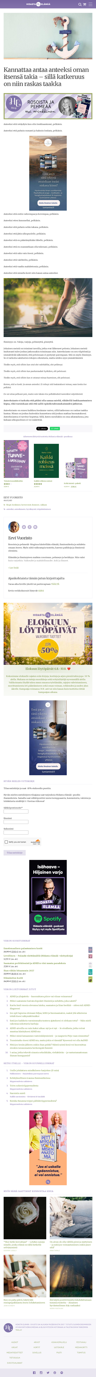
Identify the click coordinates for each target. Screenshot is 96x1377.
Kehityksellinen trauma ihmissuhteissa (30, 1078)
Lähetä (55, 428)
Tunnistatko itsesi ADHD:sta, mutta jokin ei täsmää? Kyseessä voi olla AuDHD (49, 1040)
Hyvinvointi (26, 505)
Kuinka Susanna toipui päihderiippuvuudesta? (33, 1101)
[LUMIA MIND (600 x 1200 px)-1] (48, 173)
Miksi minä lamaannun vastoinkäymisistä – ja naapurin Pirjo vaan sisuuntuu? (49, 1036)
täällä (19, 1330)
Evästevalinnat (14, 1363)
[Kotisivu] (24, 527)
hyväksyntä (31, 509)
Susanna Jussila (10, 1250)
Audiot (14, 1342)
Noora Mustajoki (56, 1308)
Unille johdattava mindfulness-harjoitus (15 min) (34, 1070)
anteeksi (10, 509)
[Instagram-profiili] (35, 527)
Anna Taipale (55, 1250)
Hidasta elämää (38, 4)
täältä (41, 590)
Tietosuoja (14, 1357)
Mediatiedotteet (15, 1352)
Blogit (8, 505)
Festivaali (81, 1342)
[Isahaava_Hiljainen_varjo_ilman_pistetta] (48, 897)
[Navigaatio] (90, 4)
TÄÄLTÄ (55, 584)
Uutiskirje (59, 1347)
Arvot (37, 1342)
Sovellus (36, 1352)
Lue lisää (13, 567)
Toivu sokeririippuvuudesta (24, 1085)
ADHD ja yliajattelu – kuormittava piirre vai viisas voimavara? (41, 996)
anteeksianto (20, 509)
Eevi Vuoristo (13, 497)
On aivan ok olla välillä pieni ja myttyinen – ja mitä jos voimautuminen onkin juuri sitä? (71, 1245)
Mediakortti (81, 1347)
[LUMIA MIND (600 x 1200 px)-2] (48, 737)
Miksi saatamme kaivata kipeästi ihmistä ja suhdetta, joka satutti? (43, 1001)
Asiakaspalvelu (59, 1342)
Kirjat (15, 1347)
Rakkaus (43, 505)
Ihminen (35, 505)
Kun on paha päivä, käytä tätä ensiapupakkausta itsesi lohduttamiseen (24, 1301)
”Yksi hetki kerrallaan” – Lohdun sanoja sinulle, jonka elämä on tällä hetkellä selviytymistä (24, 1245)
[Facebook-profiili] (30, 527)
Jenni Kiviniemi (9, 1306)
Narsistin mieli (17, 1093)
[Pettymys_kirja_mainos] (48, 1147)
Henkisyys (16, 505)
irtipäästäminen (44, 509)
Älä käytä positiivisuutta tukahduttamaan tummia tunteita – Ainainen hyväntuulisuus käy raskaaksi (71, 1303)
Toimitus (81, 1352)
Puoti (59, 1352)
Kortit (37, 1347)
